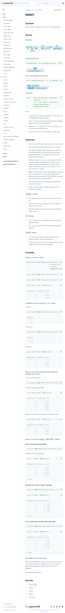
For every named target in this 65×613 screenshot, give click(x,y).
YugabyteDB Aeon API (9, 164)
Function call (6, 105)
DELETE (5, 89)
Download (8, 604)
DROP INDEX (6, 45)
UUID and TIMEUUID (8, 139)
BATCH (5, 149)
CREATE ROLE (7, 36)
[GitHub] (54, 607)
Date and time (7, 146)
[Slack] (51, 607)
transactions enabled (35, 184)
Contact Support (10, 610)
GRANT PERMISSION (8, 61)
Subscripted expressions (10, 102)
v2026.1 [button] (56, 10)
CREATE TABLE (7, 39)
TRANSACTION (7, 92)
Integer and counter (8, 127)
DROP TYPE (6, 58)
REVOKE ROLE (7, 70)
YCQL (4, 17)
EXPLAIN (5, 83)
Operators (6, 108)
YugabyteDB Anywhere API (10, 161)
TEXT (4, 133)
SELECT (5, 80)
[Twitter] (57, 607)
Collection (6, 117)
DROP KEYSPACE (7, 48)
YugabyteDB (28, 10)
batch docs (38, 572)
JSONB (5, 142)
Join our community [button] (11, 607)
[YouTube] (62, 607)
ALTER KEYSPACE (8, 20)
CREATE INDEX (7, 29)
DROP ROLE (6, 51)
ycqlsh (5, 156)
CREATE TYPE (7, 42)
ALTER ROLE (6, 23)
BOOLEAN (6, 114)
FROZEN (5, 121)
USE (4, 73)
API (3, 9)
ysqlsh (5, 153)
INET (4, 124)
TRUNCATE (6, 95)
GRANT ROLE (6, 64)
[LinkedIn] (59, 607)
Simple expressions (8, 99)
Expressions (34, 131)
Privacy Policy (55, 609)
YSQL (4, 14)
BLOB (4, 111)
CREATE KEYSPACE (8, 33)
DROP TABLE (6, 55)
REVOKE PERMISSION (9, 67)
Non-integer (6, 130)
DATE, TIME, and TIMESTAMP (11, 136)
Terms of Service (44, 611)
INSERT (5, 77)
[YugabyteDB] (7, 3)
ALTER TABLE (6, 26)
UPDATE (5, 86)
